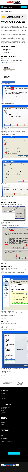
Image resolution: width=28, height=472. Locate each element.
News (2, 396)
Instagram (3, 422)
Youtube (3, 425)
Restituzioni (3, 412)
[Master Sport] (14, 2)
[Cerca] (22, 7)
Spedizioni (3, 408)
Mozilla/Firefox (5, 52)
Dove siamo (3, 398)
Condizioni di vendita (5, 407)
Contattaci (3, 400)
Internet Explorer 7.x (6, 49)
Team (2, 395)
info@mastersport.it (8, 441)
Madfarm (23, 469)
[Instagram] (12, 453)
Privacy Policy (4, 413)
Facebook (3, 420)
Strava (2, 424)
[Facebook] (9, 453)
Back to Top (3, 199)
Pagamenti (3, 410)
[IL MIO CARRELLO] (25, 7)
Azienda (3, 393)
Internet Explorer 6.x (6, 50)
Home (2, 11)
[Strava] (15, 453)
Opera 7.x (4, 54)
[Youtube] (18, 453)
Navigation (8, 7)
